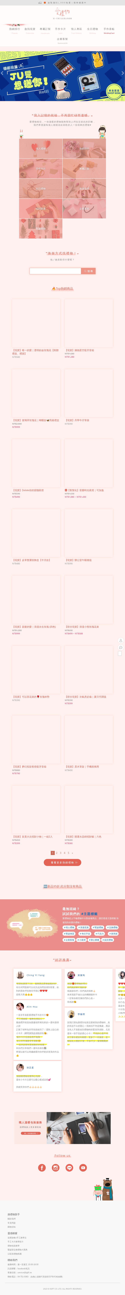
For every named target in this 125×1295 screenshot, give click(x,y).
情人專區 (76, 29)
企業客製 (62, 39)
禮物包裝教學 (14, 1246)
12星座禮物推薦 (15, 1254)
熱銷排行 (14, 29)
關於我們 (12, 1219)
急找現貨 (30, 29)
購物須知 (12, 1227)
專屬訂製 (45, 29)
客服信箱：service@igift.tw (20, 1272)
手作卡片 (60, 29)
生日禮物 (92, 29)
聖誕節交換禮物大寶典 (17, 1250)
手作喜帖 (109, 29)
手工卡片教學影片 (15, 1242)
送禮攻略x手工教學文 (17, 1238)
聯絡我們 (12, 1260)
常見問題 (12, 1223)
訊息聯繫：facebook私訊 (19, 1268)
